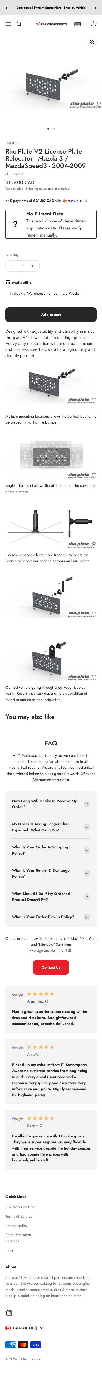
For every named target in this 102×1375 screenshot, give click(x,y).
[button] (77, 24)
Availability (21, 282)
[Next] (96, 8)
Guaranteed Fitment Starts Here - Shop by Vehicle (51, 7)
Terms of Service (18, 1216)
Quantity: (12, 255)
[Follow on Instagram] (9, 1313)
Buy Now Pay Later (20, 1207)
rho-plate (12, 142)
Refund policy (16, 1225)
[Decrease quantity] (12, 266)
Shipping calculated (39, 188)
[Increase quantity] (32, 266)
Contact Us (51, 967)
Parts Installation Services (18, 1237)
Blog (9, 1250)
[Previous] (6, 8)
